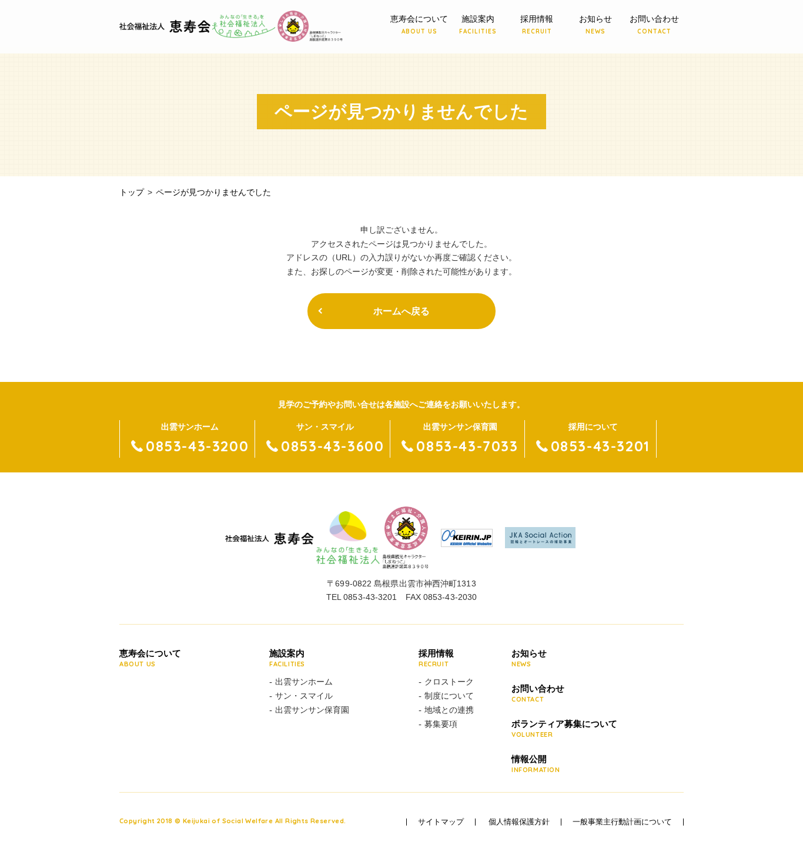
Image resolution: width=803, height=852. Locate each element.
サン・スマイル (304, 695)
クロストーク (449, 681)
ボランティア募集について (564, 729)
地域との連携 (449, 710)
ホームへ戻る (401, 311)
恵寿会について (419, 24)
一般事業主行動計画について (622, 822)
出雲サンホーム (304, 681)
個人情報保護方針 (519, 822)
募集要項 (440, 724)
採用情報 (536, 24)
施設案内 (478, 24)
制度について (449, 695)
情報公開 (535, 764)
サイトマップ (441, 822)
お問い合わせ (654, 24)
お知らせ (595, 24)
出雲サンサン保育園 (312, 710)
